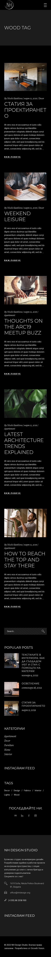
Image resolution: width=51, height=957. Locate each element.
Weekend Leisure (17, 216)
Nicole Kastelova (14, 98)
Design (17, 790)
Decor (41, 98)
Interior (8, 754)
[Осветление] (11, 689)
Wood (16, 794)
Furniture (9, 745)
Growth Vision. (38, 948)
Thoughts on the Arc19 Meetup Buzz (23, 327)
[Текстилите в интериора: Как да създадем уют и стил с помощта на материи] (11, 660)
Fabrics (27, 790)
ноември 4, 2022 (30, 675)
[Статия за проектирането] (25, 77)
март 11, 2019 (30, 98)
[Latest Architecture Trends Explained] (25, 403)
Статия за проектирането (25, 110)
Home (7, 750)
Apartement (9, 315)
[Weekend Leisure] (25, 186)
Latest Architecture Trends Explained (24, 443)
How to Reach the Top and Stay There (24, 560)
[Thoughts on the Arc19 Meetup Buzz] (25, 290)
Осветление (31, 683)
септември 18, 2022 (32, 688)
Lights (7, 794)
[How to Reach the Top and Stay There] (25, 523)
